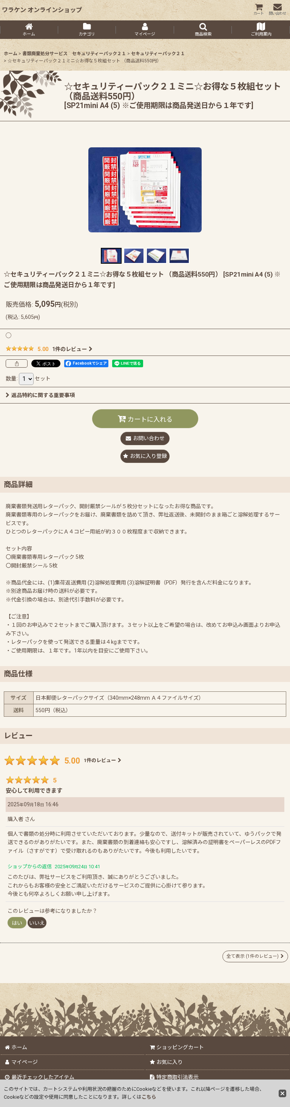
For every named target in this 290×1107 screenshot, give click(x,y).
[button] (203, 29)
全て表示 (253, 956)
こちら (149, 1097)
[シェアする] (17, 363)
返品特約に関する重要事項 (43, 395)
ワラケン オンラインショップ (42, 10)
